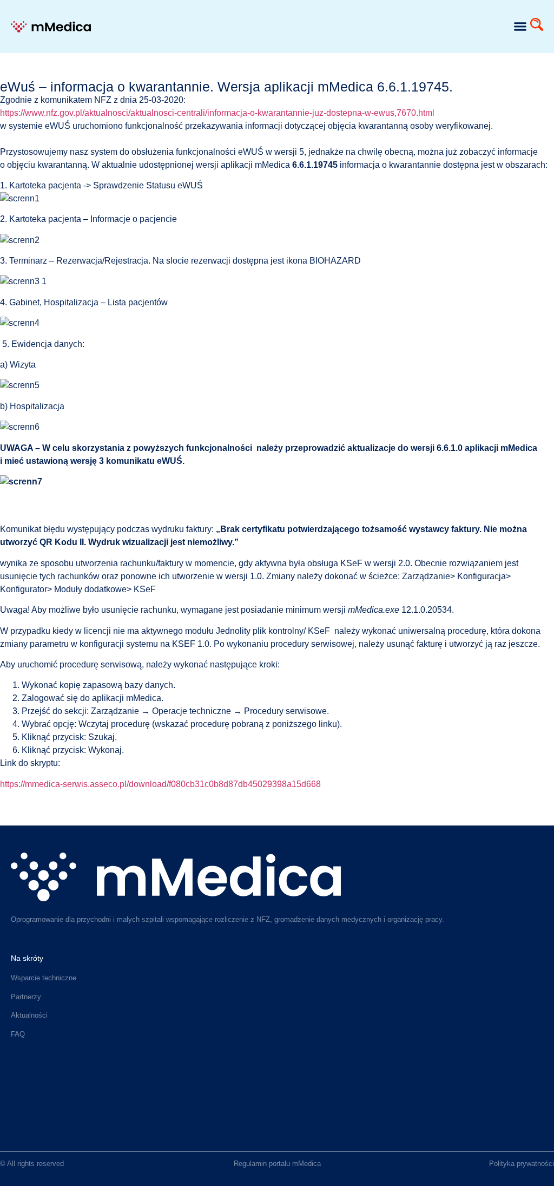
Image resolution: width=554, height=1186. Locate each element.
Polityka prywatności (521, 1163)
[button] (520, 26)
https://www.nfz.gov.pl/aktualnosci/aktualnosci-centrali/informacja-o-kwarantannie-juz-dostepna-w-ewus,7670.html (217, 112)
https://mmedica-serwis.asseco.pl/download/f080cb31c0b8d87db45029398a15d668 (160, 784)
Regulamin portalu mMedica (277, 1163)
